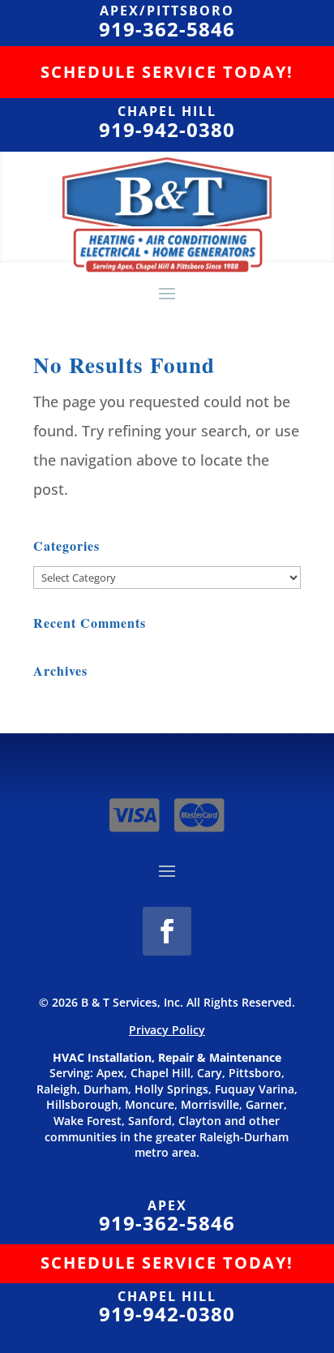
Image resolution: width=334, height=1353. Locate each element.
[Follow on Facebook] (167, 931)
